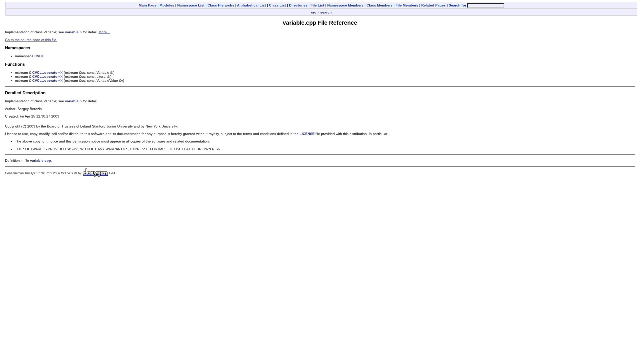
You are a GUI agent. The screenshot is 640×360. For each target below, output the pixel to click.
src (313, 12)
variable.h (73, 32)
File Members (407, 5)
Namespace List (190, 5)
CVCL (39, 56)
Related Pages (433, 5)
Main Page (147, 5)
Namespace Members (345, 5)
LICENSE (307, 134)
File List (317, 5)
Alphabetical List (251, 5)
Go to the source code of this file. (31, 40)
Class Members (379, 5)
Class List (277, 5)
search (326, 12)
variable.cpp (40, 160)
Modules (167, 5)
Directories (298, 5)
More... (104, 32)
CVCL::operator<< (47, 72)
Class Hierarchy (221, 5)
